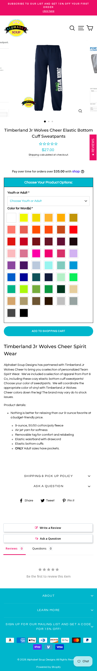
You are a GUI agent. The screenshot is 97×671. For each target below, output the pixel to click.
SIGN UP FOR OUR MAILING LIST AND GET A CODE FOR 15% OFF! (48, 626)
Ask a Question (50, 538)
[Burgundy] (50, 240)
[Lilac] (74, 252)
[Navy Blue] (50, 276)
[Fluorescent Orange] (50, 229)
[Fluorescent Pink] (37, 252)
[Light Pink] (12, 252)
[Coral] (12, 229)
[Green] (50, 288)
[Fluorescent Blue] (12, 276)
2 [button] (49, 122)
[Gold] (74, 217)
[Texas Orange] (62, 229)
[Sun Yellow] (62, 217)
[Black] (25, 312)
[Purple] (25, 264)
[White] (12, 217)
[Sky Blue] (74, 264)
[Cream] (74, 288)
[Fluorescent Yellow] (25, 217)
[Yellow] (50, 217)
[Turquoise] (37, 276)
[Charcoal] (12, 312)
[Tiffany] (62, 264)
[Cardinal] (37, 240)
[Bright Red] (12, 240)
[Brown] (50, 300)
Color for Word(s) (20, 208)
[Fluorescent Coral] (74, 229)
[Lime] (25, 288)
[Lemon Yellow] (37, 217)
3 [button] (53, 122)
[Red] (25, 240)
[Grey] (74, 300)
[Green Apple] (37, 288)
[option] (48, 7)
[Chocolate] (37, 300)
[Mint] (62, 276)
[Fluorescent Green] (74, 276)
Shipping (34, 155)
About (48, 595)
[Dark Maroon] (74, 240)
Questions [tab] (39, 548)
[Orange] (37, 229)
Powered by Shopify (48, 667)
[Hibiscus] (25, 229)
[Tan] (12, 300)
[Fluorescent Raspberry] (50, 252)
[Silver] (62, 300)
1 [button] (45, 122)
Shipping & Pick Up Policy (48, 476)
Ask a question (48, 486)
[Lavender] (12, 264)
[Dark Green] (62, 288)
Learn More (48, 610)
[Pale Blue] (50, 264)
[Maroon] (62, 240)
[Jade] (12, 288)
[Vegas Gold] (25, 300)
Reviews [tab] (11, 548)
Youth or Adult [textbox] (18, 192)
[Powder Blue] (37, 264)
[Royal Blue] (25, 276)
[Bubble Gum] (25, 252)
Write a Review (50, 528)
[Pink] (62, 252)
